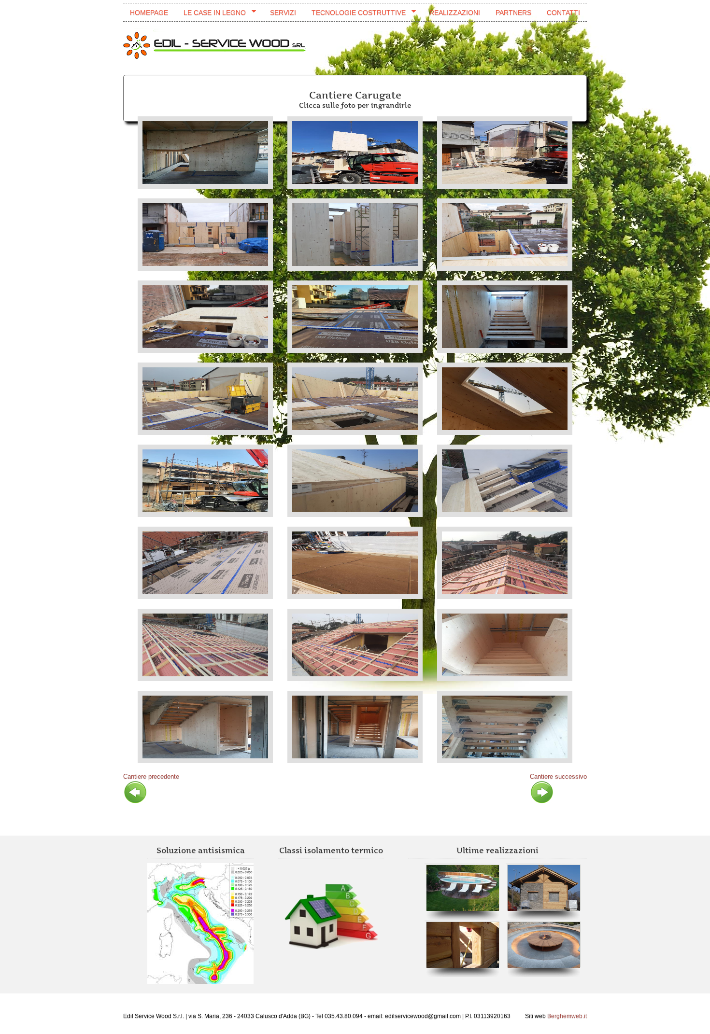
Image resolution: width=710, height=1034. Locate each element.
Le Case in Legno (211, 13)
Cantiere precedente (151, 776)
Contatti (563, 12)
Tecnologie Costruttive (355, 13)
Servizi (283, 12)
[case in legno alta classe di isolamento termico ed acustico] (331, 917)
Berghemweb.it (567, 1016)
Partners (513, 12)
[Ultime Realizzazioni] (546, 888)
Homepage (149, 12)
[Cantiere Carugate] (205, 152)
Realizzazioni (454, 12)
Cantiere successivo (558, 776)
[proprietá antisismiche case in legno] (200, 923)
